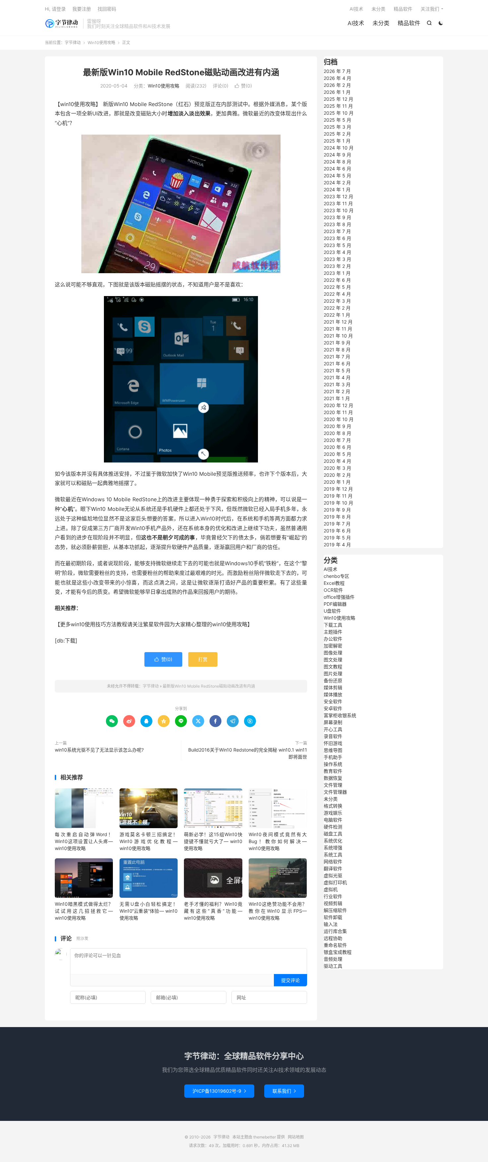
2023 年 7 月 (337, 231)
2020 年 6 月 (337, 447)
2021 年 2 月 (337, 391)
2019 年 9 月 (337, 510)
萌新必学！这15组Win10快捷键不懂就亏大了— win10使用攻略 (213, 841)
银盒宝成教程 (338, 952)
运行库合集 (335, 931)
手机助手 (333, 757)
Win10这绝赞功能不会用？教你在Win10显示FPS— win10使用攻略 (278, 911)
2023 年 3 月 (337, 259)
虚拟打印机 (335, 882)
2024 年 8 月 (337, 161)
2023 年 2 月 (337, 266)
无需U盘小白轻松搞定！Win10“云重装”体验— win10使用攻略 (149, 911)
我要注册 (81, 9)
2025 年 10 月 (339, 113)
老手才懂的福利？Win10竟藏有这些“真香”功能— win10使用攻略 (213, 911)
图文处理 (333, 659)
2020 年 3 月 (337, 468)
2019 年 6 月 (337, 530)
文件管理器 (335, 792)
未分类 (380, 23)
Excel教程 (334, 583)
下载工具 (333, 625)
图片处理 (333, 673)
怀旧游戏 (333, 743)
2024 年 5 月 (337, 175)
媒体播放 (333, 694)
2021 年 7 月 (337, 356)
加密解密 (333, 645)
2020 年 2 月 (337, 475)
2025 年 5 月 (337, 120)
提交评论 (290, 980)
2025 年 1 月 (337, 141)
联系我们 (284, 1091)
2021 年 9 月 (337, 342)
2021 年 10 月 (338, 335)
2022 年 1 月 (337, 315)
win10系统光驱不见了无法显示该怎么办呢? (99, 750)
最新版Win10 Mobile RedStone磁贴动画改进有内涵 (181, 72)
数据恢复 (333, 778)
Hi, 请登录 (55, 9)
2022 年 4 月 (337, 294)
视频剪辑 (333, 903)
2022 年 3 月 (337, 301)
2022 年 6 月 (337, 280)
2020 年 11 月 (338, 412)
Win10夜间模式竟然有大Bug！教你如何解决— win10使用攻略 (278, 841)
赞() (243, 86)
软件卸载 (333, 917)
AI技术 (356, 23)
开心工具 (333, 729)
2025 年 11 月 (338, 106)
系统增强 (333, 847)
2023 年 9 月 (337, 217)
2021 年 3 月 (337, 384)
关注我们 (430, 9)
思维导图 (333, 750)
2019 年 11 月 (338, 496)
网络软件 (333, 861)
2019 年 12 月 (338, 489)
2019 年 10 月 (338, 503)
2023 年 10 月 (339, 210)
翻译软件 (333, 868)
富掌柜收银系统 (340, 715)
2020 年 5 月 (337, 454)
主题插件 (333, 632)
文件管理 (333, 785)
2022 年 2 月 (337, 308)
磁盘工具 (333, 833)
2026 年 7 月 (337, 71)
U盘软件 (332, 611)
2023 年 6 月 (337, 238)
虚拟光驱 (333, 875)
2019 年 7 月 (337, 523)
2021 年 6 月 (337, 363)
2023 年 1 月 (337, 273)
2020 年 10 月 (339, 419)
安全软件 (333, 701)
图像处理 (333, 652)
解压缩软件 (335, 910)
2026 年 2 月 (337, 85)
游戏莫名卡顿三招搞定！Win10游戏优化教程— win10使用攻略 (149, 841)
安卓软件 (333, 708)
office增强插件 (339, 597)
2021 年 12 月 (338, 322)
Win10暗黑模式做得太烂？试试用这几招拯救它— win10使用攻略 (84, 911)
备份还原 (333, 680)
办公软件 (333, 639)
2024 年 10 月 (339, 148)
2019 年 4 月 (337, 544)
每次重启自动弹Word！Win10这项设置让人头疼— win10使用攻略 (84, 841)
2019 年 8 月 (337, 517)
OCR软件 (333, 590)
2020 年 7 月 (337, 440)
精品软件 (409, 23)
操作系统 (333, 764)
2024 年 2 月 (337, 182)
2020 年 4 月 (337, 461)
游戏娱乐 (333, 813)
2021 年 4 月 (337, 377)
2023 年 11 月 (338, 203)
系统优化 (333, 840)
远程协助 (333, 938)
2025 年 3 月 (337, 127)
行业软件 (333, 896)
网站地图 (296, 1136)
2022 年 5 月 (337, 287)
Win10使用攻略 (101, 42)
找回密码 (107, 9)
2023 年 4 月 (337, 252)
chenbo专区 (336, 576)
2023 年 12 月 (338, 196)
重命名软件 (335, 945)
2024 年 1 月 (337, 189)
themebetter (264, 1136)
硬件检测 (333, 826)
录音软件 (333, 736)
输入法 (331, 924)
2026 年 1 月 (337, 92)
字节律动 (62, 23)
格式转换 (333, 806)
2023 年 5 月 (337, 245)
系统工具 (333, 854)
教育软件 (333, 771)
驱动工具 (333, 966)
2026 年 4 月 (337, 78)
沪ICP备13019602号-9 (219, 1091)
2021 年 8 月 (337, 349)
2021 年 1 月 (337, 398)
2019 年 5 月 (337, 537)
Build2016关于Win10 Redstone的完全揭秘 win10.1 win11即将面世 (247, 753)
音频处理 (333, 959)
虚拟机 (331, 889)
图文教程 (333, 666)
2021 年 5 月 (337, 370)
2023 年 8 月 (337, 224)
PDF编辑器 (335, 604)
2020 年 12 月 (338, 405)
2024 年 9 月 (337, 154)
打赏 (202, 659)
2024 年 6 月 (337, 168)
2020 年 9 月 (337, 426)
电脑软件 (333, 820)
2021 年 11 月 (338, 329)
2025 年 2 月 (337, 134)
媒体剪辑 (333, 687)
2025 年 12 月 (338, 99)
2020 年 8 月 (337, 433)
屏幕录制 (333, 722)
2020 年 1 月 (337, 482)
